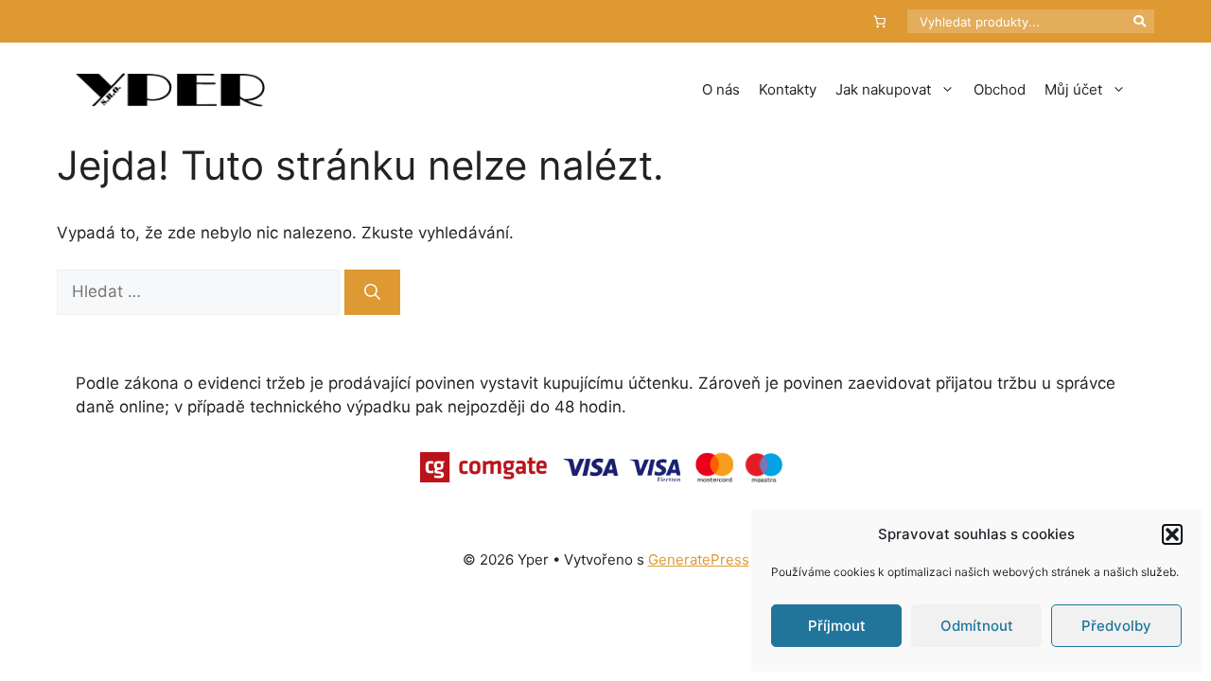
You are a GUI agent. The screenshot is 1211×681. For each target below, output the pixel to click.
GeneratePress (698, 559)
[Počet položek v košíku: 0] (880, 21)
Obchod (1000, 89)
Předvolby (1116, 626)
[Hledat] (372, 292)
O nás (721, 89)
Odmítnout (976, 626)
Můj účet (1073, 89)
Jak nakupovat (883, 89)
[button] (1172, 534)
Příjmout (837, 626)
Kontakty (787, 89)
